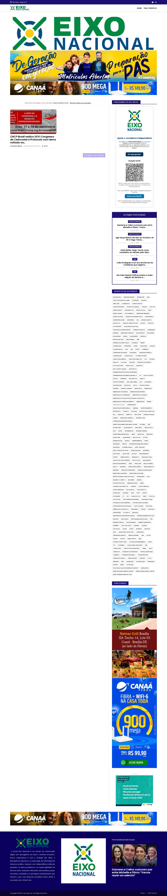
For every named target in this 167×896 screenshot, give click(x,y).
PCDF (132, 493)
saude (125, 529)
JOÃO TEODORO (140, 447)
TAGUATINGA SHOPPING (134, 545)
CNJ (132, 349)
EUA (114, 414)
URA (122, 561)
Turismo (142, 558)
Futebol (142, 424)
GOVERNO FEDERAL (141, 431)
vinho (122, 564)
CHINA (136, 346)
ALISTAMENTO (129, 313)
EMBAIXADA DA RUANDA (120, 392)
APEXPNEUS (130, 320)
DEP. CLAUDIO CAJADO (119, 369)
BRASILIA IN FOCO (118, 339)
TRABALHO (116, 551)
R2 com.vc (126, 512)
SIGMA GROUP (131, 538)
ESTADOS (134, 411)
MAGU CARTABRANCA (119, 463)
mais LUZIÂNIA (148, 463)
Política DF (116, 499)
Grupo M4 (141, 434)
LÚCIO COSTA (136, 460)
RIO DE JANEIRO (131, 522)
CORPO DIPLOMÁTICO (135, 359)
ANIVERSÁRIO (149, 316)
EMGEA (149, 401)
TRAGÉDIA (116, 555)
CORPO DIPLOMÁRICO (119, 359)
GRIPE (133, 434)
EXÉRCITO (129, 414)
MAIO (130, 463)
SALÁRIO (144, 525)
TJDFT (150, 548)
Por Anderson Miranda (131, 499)
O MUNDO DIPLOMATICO (120, 486)
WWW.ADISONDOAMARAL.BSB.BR (123, 571)
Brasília (143, 336)
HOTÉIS (145, 437)
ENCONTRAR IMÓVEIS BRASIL (121, 408)
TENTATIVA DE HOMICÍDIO (132, 548)
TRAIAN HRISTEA (143, 555)
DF (140, 375)
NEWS (46, 146)
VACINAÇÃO (130, 561)
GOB (114, 431)
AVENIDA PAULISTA (139, 330)
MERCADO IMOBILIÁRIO (145, 470)
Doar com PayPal (134, 196)
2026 (134, 259)
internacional (127, 447)
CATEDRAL (135, 343)
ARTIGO (142, 323)
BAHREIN (115, 333)
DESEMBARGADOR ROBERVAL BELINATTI (125, 375)
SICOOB (122, 538)
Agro (149, 310)
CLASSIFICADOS (117, 349)
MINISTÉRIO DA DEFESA (120, 473)
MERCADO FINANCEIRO (128, 470)
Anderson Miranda (143, 313)
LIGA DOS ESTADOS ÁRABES (121, 460)
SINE (140, 538)
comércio (145, 349)
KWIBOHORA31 (125, 457)
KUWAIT (115, 457)
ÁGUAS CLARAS (117, 313)
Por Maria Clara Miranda (121, 502)
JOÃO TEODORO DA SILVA (120, 450)
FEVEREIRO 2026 (140, 418)
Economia (148, 382)
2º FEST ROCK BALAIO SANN (121, 300)
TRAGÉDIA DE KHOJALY (128, 555)
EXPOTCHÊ (138, 414)
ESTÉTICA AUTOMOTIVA (146, 411)
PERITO (145, 493)
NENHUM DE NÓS (132, 483)
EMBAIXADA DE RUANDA (137, 392)
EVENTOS (121, 414)
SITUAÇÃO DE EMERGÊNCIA (137, 542)
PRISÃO (143, 509)
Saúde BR (139, 529)
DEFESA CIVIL (130, 365)
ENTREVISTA (117, 411)
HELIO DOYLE (136, 437)
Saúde (131, 529)
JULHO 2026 (126, 454)
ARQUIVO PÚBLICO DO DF (130, 323)
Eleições (115, 388)
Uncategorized (134, 221)
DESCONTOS (133, 369)
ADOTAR (152, 307)
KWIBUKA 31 (135, 457)
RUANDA (136, 525)
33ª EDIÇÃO (135, 300)
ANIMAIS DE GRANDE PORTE (134, 316)
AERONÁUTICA (129, 310)
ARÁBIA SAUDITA (146, 320)
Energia (135, 408)
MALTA (115, 467)
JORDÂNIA (146, 450)
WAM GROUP (145, 568)
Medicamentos (149, 467)
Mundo (139, 480)
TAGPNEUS (121, 545)
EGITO (135, 385)
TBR (146, 545)
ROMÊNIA (116, 525)
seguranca (140, 532)
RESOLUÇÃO (124, 519)
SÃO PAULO (116, 529)
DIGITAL (115, 378)
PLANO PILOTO (135, 496)
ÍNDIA (146, 440)
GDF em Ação (117, 427)
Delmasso (139, 365)
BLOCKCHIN (150, 333)
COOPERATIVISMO (141, 356)
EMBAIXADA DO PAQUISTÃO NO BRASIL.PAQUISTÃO (129, 398)
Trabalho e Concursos (130, 551)
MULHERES (131, 480)
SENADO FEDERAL (133, 535)
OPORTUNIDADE (144, 486)
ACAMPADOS (126, 303)
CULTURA (124, 362)
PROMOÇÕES (117, 512)
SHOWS (115, 538)
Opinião (133, 486)
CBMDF (142, 343)
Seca (114, 532)
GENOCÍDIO (138, 427)
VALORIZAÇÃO (140, 561)
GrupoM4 (149, 434)
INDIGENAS (116, 444)
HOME (139, 8)
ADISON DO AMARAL (133, 307)
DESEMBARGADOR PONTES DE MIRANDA (125, 372)
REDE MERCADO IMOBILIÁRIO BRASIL (124, 515)
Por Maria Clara (147, 499)
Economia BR (117, 385)
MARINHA (123, 467)
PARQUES (125, 493)
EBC (141, 382)
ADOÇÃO (144, 307)
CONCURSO (133, 352)
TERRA (144, 548)
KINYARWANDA (144, 454)
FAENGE (115, 418)
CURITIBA (132, 362)
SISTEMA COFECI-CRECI (120, 542)
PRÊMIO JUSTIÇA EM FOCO (120, 509)
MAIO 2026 (138, 463)
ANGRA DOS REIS (118, 316)
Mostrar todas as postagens (80, 103)
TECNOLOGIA (117, 548)
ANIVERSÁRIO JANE (118, 320)
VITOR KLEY (130, 564)
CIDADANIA (143, 346)
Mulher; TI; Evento (119, 480)
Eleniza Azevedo (126, 388)
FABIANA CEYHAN (149, 414)
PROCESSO (151, 509)
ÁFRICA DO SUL (140, 310)
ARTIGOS (150, 323)
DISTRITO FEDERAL (118, 382)
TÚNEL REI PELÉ (132, 558)
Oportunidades (118, 489)
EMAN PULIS (138, 388)
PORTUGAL (149, 506)
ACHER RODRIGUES (118, 307)
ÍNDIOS (124, 444)
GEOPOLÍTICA (149, 427)
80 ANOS (143, 300)
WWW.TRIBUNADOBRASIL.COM (122, 574)
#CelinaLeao (117, 297)
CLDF (126, 349)
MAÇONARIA (147, 460)
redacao (135, 512)
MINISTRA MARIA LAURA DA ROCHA (123, 476)
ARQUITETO (116, 323)
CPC (146, 359)
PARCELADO (116, 493)
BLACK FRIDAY (140, 333)
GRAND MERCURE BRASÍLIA (121, 434)
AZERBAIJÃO (151, 330)
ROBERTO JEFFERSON (144, 522)
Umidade (116, 561)
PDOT (138, 493)
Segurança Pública (119, 535)
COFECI (137, 349)
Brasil (125, 336)
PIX (128, 496)
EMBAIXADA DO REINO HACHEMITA (123, 401)
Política (152, 496)
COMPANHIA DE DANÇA (120, 352)
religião (116, 519)
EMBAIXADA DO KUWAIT (140, 395)
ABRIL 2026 (116, 303)
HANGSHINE (126, 437)
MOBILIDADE (141, 476)
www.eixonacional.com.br (145, 571)
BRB (138, 339)
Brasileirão (134, 336)
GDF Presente (128, 427)
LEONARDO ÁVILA (147, 457)
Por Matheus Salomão (140, 502)
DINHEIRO (124, 378)
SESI (142, 535)
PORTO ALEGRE (138, 506)
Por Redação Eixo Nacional (122, 506)
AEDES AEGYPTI (117, 310)
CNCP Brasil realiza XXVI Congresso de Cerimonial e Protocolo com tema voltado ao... (33, 139)
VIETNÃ (115, 564)
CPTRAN (151, 359)
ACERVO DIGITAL (137, 303)
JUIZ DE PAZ (116, 454)
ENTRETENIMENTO (146, 408)
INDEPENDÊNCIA (137, 440)
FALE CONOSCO (150, 8)
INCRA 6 (127, 440)
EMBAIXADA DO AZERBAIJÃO (121, 395)
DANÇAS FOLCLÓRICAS (144, 362)
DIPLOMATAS (133, 378)
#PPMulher (140, 297)
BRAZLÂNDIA (130, 339)
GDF (149, 424)
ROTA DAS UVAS (126, 525)
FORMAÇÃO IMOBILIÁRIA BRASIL (122, 421)
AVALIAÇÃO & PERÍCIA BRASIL (122, 330)
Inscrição (116, 447)
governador (129, 431)
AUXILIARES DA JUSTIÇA (131, 326)
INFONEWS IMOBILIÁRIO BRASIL (138, 444)
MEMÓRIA (116, 470)
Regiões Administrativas (145, 515)
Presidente (135, 509)
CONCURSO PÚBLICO (145, 352)
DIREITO (142, 378)
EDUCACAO (127, 385)
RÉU (151, 519)
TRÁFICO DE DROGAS (146, 551)
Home (142, 893)
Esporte (125, 411)
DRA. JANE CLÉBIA (132, 382)
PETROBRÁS (116, 496)
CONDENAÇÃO (117, 356)
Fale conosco (152, 893)
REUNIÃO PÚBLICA (118, 522)
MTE (148, 476)
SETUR (148, 535)
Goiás (120, 431)
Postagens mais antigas (94, 155)
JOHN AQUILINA (136, 450)
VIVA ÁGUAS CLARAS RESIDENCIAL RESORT (125, 568)
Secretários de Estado (126, 532)
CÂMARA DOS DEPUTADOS (121, 343)
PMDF (144, 496)
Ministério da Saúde (136, 473)
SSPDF (150, 542)
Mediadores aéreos (134, 467)
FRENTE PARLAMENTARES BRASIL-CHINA (125, 424)
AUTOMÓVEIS (117, 326)
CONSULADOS (128, 356)
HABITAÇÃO (116, 437)
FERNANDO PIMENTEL (126, 418)
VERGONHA (151, 561)
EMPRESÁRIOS (132, 405)
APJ (138, 320)
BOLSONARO (117, 336)
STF (114, 545)
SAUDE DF (147, 529)
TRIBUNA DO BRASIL (119, 558)
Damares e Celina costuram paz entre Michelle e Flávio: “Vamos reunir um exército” (132, 872)
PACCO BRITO (130, 489)
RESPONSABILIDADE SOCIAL (139, 519)
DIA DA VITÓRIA (148, 375)
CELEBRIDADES (117, 346)
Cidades (152, 346)
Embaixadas (141, 401)
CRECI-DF (115, 362)
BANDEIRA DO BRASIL (127, 333)
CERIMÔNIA (127, 346)
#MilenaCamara (129, 297)
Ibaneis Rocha (117, 440)
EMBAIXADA (148, 388)
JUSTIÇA (134, 454)
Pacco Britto (141, 489)
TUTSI (149, 558)
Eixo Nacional (144, 385)
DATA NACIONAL (118, 365)
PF (123, 496)
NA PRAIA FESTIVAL (119, 483)
